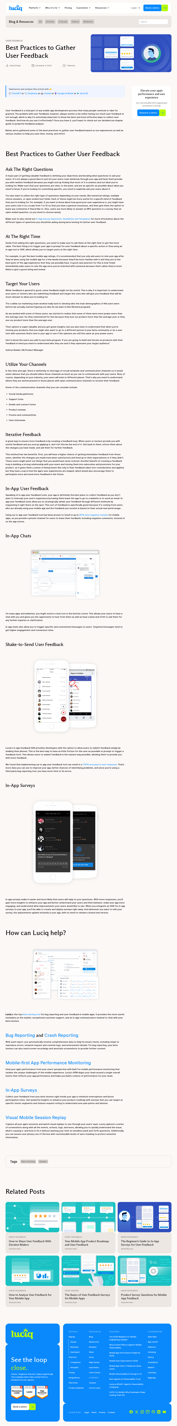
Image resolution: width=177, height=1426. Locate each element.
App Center (153, 1342)
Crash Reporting (61, 1035)
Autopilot (74, 1367)
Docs (91, 1357)
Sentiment (75, 1352)
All (40, 21)
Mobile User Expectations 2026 (123, 1361)
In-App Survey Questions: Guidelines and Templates (63, 219)
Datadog (152, 1352)
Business (74, 1347)
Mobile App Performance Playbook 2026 (124, 1354)
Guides (43, 1161)
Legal (86, 1412)
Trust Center (94, 1372)
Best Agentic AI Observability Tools (125, 1379)
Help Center (94, 1362)
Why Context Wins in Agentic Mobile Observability (125, 1346)
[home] (15, 8)
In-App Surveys (21, 1090)
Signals (72, 1337)
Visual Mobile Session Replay (36, 1117)
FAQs (91, 1352)
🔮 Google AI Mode (63, 93)
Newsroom (94, 1342)
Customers (94, 1367)
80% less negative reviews (93, 515)
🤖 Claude (46, 93)
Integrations (74, 1378)
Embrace (152, 1347)
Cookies (111, 1412)
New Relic (152, 1337)
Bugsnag (152, 1378)
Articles (50, 21)
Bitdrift (151, 1367)
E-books (63, 21)
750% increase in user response (100, 764)
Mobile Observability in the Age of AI (125, 1374)
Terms (94, 1412)
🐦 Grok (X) (82, 93)
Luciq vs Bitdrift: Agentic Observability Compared (126, 1385)
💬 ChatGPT (15, 93)
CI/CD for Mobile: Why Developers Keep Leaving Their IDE (127, 1393)
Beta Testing (28, 1161)
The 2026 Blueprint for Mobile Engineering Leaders (122, 1338)
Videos (75, 21)
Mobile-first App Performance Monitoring (48, 1062)
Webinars (88, 21)
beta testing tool (31, 1014)
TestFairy (152, 1372)
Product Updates (76, 1388)
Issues (73, 1342)
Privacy (102, 1412)
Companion (75, 1362)
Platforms (73, 1383)
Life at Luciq (94, 1388)
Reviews (93, 1347)
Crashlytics (153, 1362)
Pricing (68, 7)
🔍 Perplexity (30, 93)
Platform (73, 1357)
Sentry (151, 1357)
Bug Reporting (20, 1035)
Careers (92, 1383)
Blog (91, 1337)
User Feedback (14, 40)
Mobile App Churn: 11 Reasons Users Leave (125, 1367)
